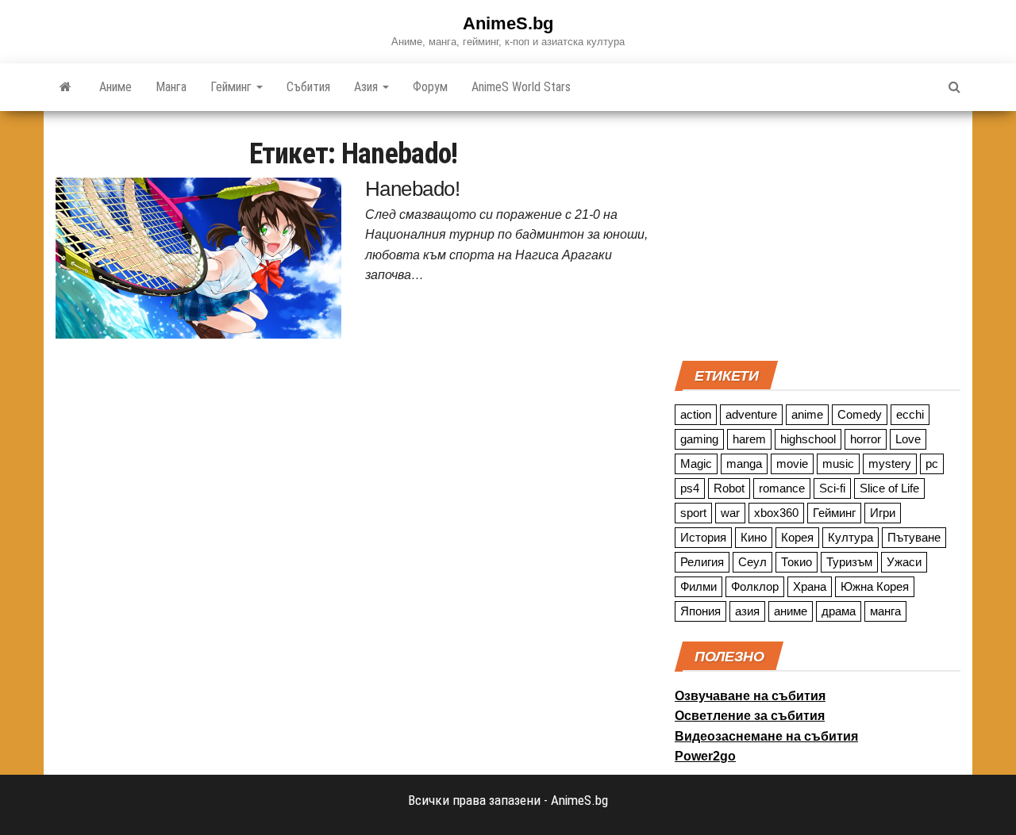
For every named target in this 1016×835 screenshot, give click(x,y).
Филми (698, 586)
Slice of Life (889, 488)
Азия (367, 86)
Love (908, 439)
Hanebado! (412, 189)
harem (749, 439)
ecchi (910, 414)
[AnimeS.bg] (65, 87)
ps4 (689, 488)
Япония (700, 611)
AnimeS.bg (508, 23)
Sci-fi (832, 488)
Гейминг (232, 86)
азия (747, 611)
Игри (882, 512)
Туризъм (849, 562)
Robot (729, 488)
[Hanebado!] (198, 257)
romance (782, 488)
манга (885, 611)
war (730, 512)
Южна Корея (875, 586)
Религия (702, 562)
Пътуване (914, 537)
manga (744, 463)
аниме (790, 611)
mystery (889, 463)
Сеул (752, 562)
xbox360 (776, 512)
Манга (171, 86)
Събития (308, 86)
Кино (754, 537)
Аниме (115, 86)
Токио (796, 562)
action (695, 414)
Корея (797, 537)
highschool (808, 439)
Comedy (859, 414)
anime (807, 414)
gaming (699, 439)
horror (865, 439)
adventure (751, 414)
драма (839, 611)
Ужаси (904, 562)
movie (792, 463)
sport (693, 512)
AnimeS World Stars (521, 86)
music (838, 463)
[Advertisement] (817, 234)
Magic (696, 463)
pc (932, 463)
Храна (809, 586)
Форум (430, 86)
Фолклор (755, 586)
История (703, 537)
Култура (850, 537)
